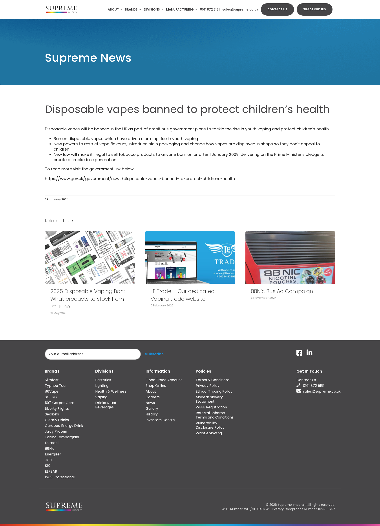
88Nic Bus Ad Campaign (282, 291)
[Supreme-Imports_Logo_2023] (61, 6)
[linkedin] (309, 352)
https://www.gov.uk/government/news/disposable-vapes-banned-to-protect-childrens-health (140, 178)
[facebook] (299, 352)
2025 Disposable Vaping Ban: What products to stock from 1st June (87, 299)
